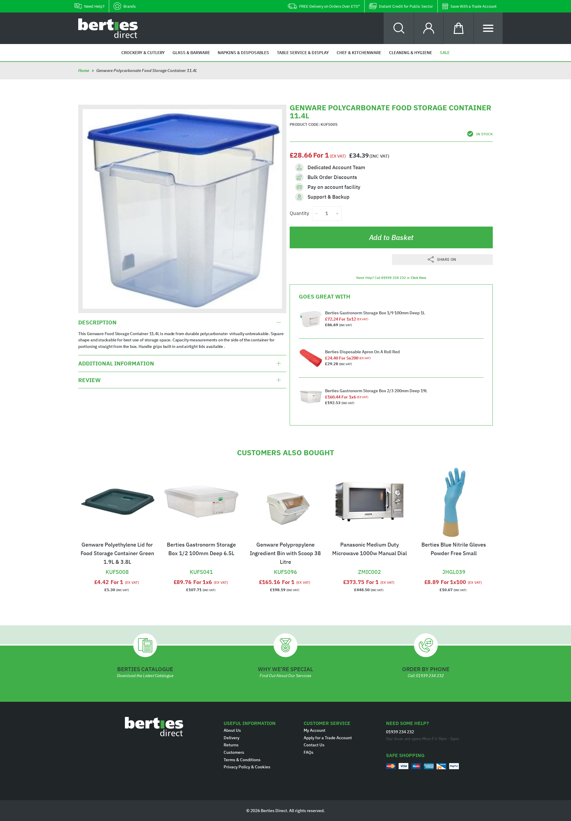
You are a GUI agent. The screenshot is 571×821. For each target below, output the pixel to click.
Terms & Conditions (242, 759)
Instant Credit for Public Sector (406, 6)
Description (97, 322)
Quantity (299, 213)
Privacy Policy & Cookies (247, 767)
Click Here (418, 278)
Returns (231, 745)
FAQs (308, 752)
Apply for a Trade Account (328, 737)
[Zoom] (182, 208)
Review (89, 380)
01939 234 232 (393, 278)
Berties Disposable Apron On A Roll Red (362, 351)
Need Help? (94, 6)
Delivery (231, 737)
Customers (234, 752)
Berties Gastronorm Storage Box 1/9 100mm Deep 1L (375, 312)
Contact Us (314, 745)
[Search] (398, 28)
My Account (314, 730)
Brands (129, 6)
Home (83, 70)
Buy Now (117, 564)
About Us (232, 730)
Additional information (116, 363)
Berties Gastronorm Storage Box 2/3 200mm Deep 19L (376, 390)
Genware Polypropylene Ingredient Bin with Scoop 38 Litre (285, 553)
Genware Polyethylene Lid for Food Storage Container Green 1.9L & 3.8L (117, 553)
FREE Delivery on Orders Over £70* (329, 6)
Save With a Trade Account (474, 6)
